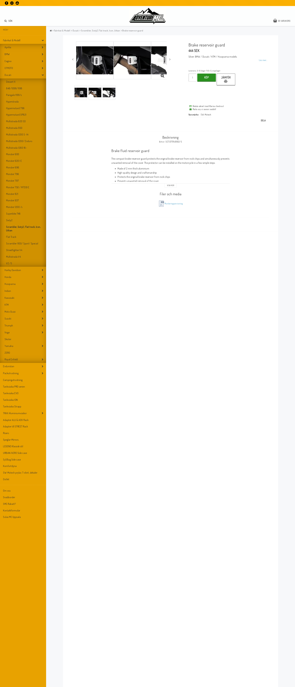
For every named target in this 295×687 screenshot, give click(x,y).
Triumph (9, 325)
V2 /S (9, 263)
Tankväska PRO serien (14, 386)
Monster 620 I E (14, 160)
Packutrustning (10, 373)
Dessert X (11, 81)
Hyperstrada (12, 101)
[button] (283, 21)
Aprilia (8, 47)
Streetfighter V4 (14, 250)
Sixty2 (9, 220)
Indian (8, 290)
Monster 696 (12, 167)
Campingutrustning (13, 380)
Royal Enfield (11, 359)
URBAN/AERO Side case (15, 452)
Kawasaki (9, 297)
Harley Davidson (13, 270)
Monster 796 (12, 174)
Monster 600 (12, 154)
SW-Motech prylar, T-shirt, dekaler (20, 472)
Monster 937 (12, 200)
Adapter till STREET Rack (15, 426)
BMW (7, 54)
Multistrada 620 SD (16, 121)
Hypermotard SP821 (16, 114)
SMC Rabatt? (9, 503)
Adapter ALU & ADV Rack (15, 420)
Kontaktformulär (11, 510)
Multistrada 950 (14, 127)
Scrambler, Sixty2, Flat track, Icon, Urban (23, 228)
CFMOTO (9, 68)
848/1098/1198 (14, 88)
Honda (8, 277)
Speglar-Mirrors (11, 439)
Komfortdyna (10, 466)
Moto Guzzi (10, 311)
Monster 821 (12, 193)
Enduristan (8, 366)
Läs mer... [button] (263, 60)
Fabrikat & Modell (11, 40)
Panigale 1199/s (14, 94)
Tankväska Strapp (12, 406)
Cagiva (8, 61)
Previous (72, 59)
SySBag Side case (12, 459)
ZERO (7, 352)
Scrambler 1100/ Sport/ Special (22, 243)
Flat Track (11, 236)
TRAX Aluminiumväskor (15, 413)
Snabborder (9, 497)
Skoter (8, 339)
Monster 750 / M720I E (17, 187)
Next (170, 59)
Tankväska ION (10, 399)
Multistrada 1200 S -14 (17, 134)
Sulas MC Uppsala (12, 516)
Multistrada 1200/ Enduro (19, 141)
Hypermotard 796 (15, 108)
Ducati (8, 74)
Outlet (6, 479)
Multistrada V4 (13, 256)
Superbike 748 (13, 213)
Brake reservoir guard (132, 30)
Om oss (6, 490)
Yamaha (9, 346)
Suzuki (8, 318)
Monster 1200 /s (14, 207)
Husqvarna (10, 283)
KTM (7, 304)
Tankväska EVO (11, 393)
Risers (6, 433)
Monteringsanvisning (174, 203)
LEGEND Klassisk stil (13, 446)
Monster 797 (12, 180)
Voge (7, 332)
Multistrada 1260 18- (16, 147)
